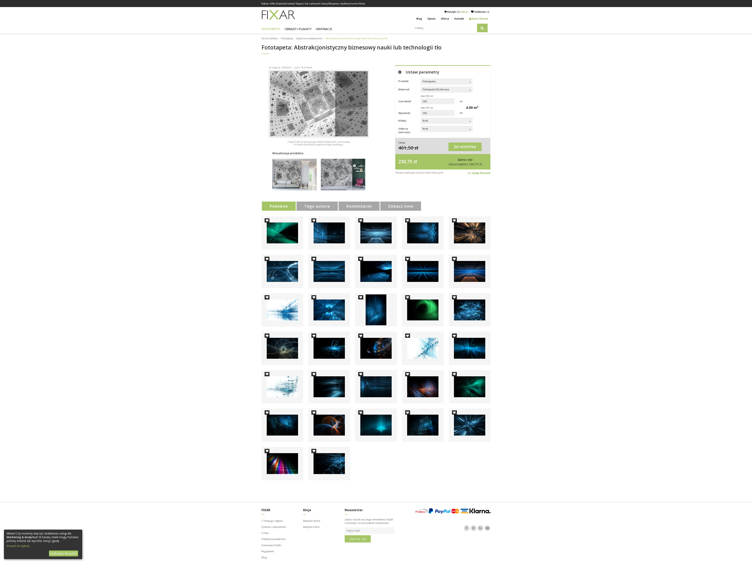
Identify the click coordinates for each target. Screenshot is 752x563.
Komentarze (359, 206)
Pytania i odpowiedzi (273, 527)
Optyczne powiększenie (309, 38)
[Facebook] (467, 528)
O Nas (265, 533)
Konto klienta (479, 18)
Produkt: (403, 81)
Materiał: (404, 89)
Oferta (445, 18)
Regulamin (267, 551)
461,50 (405, 147)
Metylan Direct (311, 521)
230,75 (405, 161)
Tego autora (317, 206)
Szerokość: (404, 101)
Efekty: (402, 120)
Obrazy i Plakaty (298, 29)
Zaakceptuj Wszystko (63, 553)
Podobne (279, 206)
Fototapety (270, 29)
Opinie (431, 18)
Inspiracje (324, 29)
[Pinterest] (473, 528)
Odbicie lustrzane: (404, 130)
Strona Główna (269, 38)
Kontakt (459, 18)
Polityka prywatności (273, 539)
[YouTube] (487, 528)
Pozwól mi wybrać (18, 546)
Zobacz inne (400, 206)
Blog (419, 18)
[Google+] (480, 528)
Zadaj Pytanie (480, 173)
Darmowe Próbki (271, 545)
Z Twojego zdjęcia (272, 521)
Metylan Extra (311, 527)
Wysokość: (404, 113)
